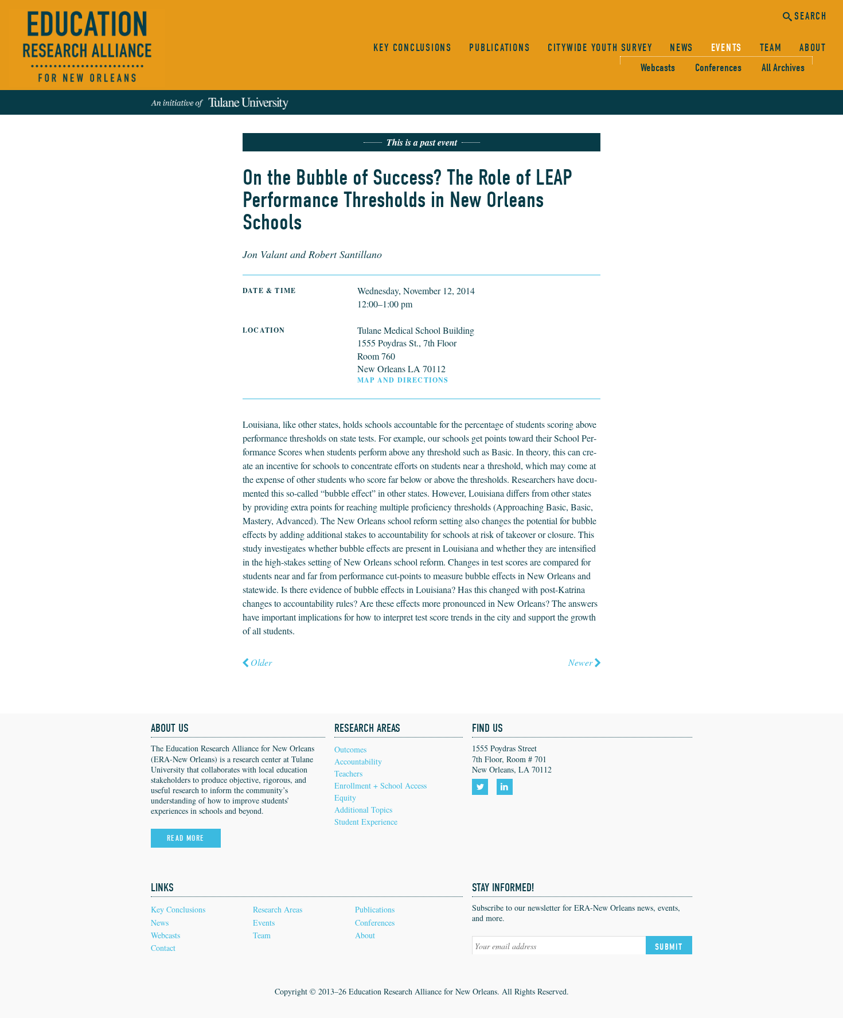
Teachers (348, 773)
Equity (345, 797)
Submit (669, 947)
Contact (163, 947)
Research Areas (277, 909)
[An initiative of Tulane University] (219, 103)
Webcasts (658, 67)
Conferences (718, 67)
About (812, 48)
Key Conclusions (412, 48)
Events (727, 48)
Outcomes (350, 749)
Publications (499, 48)
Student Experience (365, 821)
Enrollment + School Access (380, 785)
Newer (580, 662)
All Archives (783, 67)
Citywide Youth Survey (600, 48)
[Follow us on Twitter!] (482, 787)
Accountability (358, 761)
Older (261, 662)
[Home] (87, 48)
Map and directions (403, 380)
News (681, 48)
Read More (186, 838)
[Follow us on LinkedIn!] (507, 787)
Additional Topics (363, 809)
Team (771, 48)
